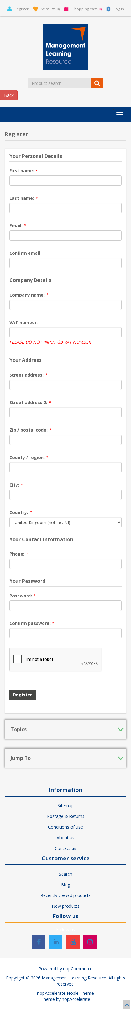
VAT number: (23, 322)
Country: (18, 512)
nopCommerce (78, 969)
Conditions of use (65, 827)
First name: (21, 170)
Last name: (21, 198)
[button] (119, 114)
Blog (65, 885)
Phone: (16, 554)
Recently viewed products (66, 895)
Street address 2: (28, 402)
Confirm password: (30, 623)
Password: (20, 596)
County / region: (27, 457)
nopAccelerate (76, 999)
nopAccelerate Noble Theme (65, 993)
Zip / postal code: (28, 430)
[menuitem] (65, 805)
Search (65, 874)
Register (22, 695)
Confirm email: (25, 253)
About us (65, 837)
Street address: (26, 375)
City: (14, 485)
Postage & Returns (65, 816)
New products (66, 906)
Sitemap (66, 805)
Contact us (65, 848)
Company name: (27, 295)
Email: (16, 225)
